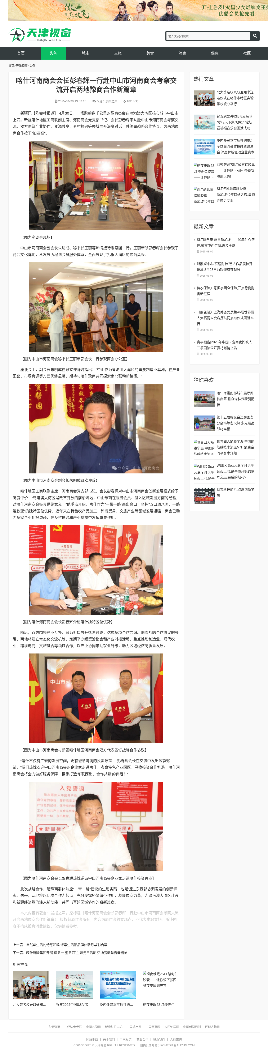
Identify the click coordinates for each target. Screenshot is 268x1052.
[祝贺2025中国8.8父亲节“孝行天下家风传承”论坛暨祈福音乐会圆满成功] (74, 985)
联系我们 (159, 1039)
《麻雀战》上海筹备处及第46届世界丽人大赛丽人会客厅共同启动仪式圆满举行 (225, 318)
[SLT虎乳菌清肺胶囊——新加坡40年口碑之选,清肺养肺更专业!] (204, 195)
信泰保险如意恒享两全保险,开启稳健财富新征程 (226, 291)
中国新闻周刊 (192, 1026)
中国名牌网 (93, 1026)
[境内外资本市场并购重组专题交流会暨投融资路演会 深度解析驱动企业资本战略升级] (118, 985)
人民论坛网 (171, 1026)
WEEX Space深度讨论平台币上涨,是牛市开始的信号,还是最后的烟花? (235, 471)
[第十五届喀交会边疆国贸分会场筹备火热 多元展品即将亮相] (204, 423)
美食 (150, 53)
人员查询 (176, 1039)
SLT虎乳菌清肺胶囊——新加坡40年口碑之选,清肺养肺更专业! (236, 194)
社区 (247, 53)
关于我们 (109, 1039)
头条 (53, 53)
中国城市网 (134, 1026)
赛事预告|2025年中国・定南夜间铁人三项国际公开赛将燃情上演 (224, 345)
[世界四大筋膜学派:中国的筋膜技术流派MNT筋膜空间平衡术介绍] (204, 447)
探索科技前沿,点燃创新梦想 (235, 492)
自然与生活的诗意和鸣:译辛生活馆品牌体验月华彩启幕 (66, 945)
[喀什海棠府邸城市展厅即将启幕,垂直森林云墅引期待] (204, 399)
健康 (215, 53)
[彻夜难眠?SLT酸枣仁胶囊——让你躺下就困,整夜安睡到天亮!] (161, 985)
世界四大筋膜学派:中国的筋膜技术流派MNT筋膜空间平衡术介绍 (235, 447)
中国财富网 (153, 1026)
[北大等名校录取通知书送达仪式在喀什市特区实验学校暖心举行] (31, 985)
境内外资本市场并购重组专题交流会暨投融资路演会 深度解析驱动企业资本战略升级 (235, 147)
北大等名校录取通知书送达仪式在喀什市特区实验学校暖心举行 (235, 98)
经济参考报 (74, 1026)
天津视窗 (39, 35)
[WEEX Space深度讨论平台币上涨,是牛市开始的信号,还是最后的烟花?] (204, 472)
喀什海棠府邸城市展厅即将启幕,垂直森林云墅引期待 (235, 399)
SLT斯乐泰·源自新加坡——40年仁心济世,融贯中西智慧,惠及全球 (226, 242)
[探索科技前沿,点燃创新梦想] (204, 496)
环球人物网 (212, 1026)
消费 (182, 53)
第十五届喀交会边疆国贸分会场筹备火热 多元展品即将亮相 (235, 423)
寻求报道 (125, 1039)
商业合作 (142, 1039)
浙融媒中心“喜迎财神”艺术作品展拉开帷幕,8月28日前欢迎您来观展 (225, 267)
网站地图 (92, 1039)
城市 (85, 53)
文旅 (118, 53)
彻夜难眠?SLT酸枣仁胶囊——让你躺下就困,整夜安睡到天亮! (236, 170)
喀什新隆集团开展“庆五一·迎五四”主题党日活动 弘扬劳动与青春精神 (76, 953)
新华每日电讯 (113, 1026)
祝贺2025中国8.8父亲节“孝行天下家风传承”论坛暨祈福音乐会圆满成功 (234, 122)
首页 (21, 53)
